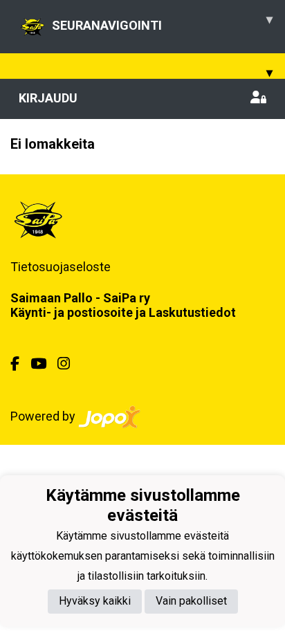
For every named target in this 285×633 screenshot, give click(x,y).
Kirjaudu (48, 98)
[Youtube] (43, 363)
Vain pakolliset (191, 600)
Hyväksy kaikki (95, 600)
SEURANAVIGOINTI (162, 22)
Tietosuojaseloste (60, 266)
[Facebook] (20, 363)
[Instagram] (69, 363)
